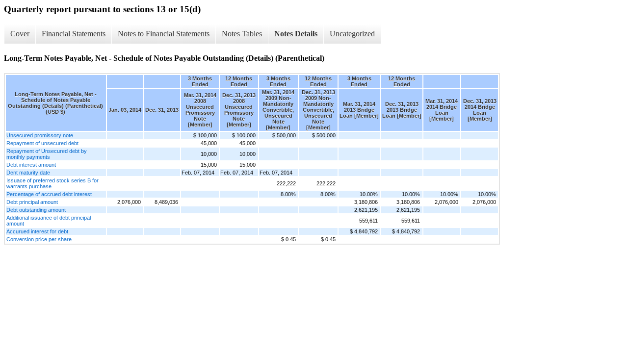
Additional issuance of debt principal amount (48, 221)
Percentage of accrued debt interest (49, 194)
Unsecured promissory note (39, 135)
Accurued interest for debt (37, 231)
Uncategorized (352, 33)
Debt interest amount (31, 165)
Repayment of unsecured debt (42, 143)
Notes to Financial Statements (163, 33)
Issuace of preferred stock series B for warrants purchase (52, 183)
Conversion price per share (39, 239)
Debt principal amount (32, 202)
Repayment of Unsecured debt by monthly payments (46, 154)
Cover (19, 33)
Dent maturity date (28, 173)
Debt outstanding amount (36, 210)
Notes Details (295, 33)
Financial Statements (73, 33)
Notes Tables (242, 33)
